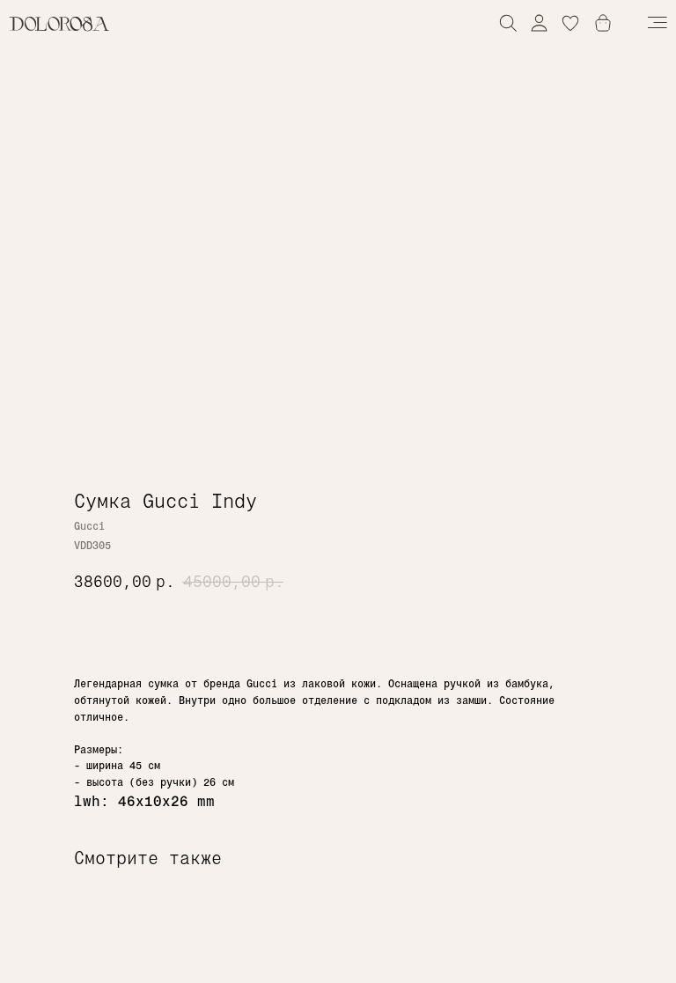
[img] (539, 22)
